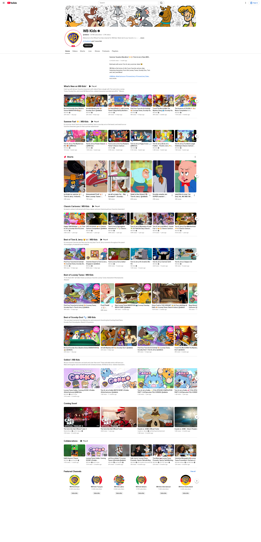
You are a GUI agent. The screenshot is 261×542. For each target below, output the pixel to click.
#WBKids (112, 76)
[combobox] (129, 3)
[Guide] (3, 3)
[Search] (161, 3)
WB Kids (66, 112)
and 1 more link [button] (96, 41)
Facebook (87, 41)
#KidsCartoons (120, 76)
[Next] (197, 101)
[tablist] (130, 51)
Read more (113, 78)
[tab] (67, 51)
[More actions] (195, 157)
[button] (73, 38)
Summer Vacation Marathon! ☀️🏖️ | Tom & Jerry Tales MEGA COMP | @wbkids (129, 57)
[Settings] (245, 3)
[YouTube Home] (12, 3)
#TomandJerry (130, 76)
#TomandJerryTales (142, 76)
